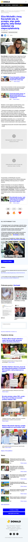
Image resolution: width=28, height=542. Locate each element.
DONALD (2, 10)
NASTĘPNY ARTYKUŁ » (14, 513)
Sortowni (17, 285)
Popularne (18, 525)
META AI (3, 317)
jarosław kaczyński (13, 32)
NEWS (2, 5)
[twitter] (5, 35)
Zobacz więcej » (17, 81)
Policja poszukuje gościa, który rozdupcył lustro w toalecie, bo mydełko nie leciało (6, 302)
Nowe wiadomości (5, 504)
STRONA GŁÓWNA (14, 510)
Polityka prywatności (13, 530)
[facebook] (2, 35)
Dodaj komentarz (6, 324)
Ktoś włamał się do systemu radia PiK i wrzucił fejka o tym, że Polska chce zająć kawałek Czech (18, 476)
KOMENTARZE (15, 5)
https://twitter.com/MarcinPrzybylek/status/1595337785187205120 (13, 272)
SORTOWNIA (7, 5)
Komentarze (12, 525)
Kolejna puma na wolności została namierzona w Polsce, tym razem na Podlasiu (18, 460)
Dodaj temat (12, 528)
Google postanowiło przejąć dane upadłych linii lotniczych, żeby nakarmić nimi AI (18, 483)
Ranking (9, 527)
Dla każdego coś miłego (20, 300)
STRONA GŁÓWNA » (7, 261)
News (8, 525)
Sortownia (15, 234)
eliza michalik (4, 32)
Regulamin (18, 528)
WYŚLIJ (11, 35)
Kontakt (7, 528)
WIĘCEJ (21, 5)
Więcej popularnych (6, 450)
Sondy (18, 527)
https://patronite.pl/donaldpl (18, 239)
